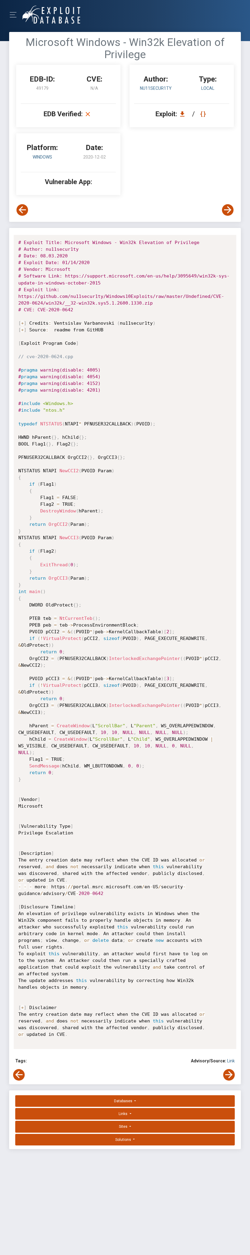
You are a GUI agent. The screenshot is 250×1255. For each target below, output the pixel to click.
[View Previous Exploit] (22, 210)
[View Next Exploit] (228, 210)
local (207, 88)
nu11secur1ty (156, 88)
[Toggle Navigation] (15, 15)
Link (231, 1060)
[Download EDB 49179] (184, 114)
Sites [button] (123, 1126)
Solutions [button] (123, 1140)
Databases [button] (123, 1101)
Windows (42, 157)
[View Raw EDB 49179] (203, 114)
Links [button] (123, 1114)
